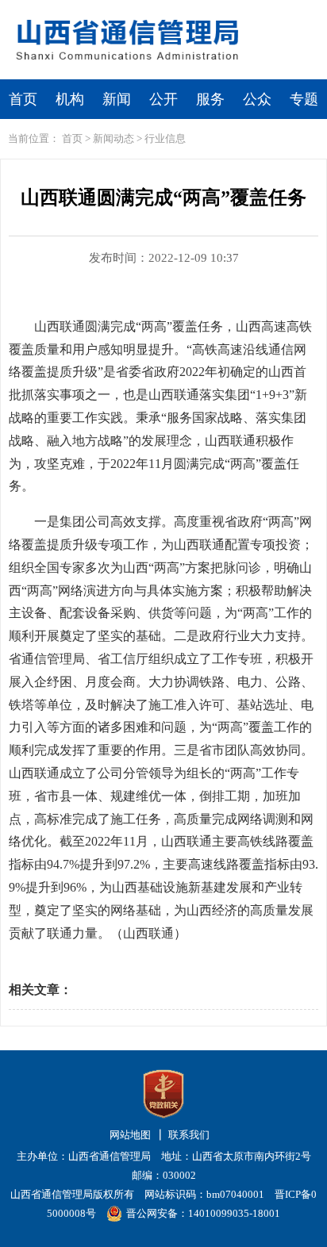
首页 (23, 99)
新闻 (116, 99)
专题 (304, 99)
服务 (210, 99)
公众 (257, 99)
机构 (70, 99)
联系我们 (189, 1135)
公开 (163, 99)
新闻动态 (113, 138)
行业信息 (165, 138)
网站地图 (130, 1135)
